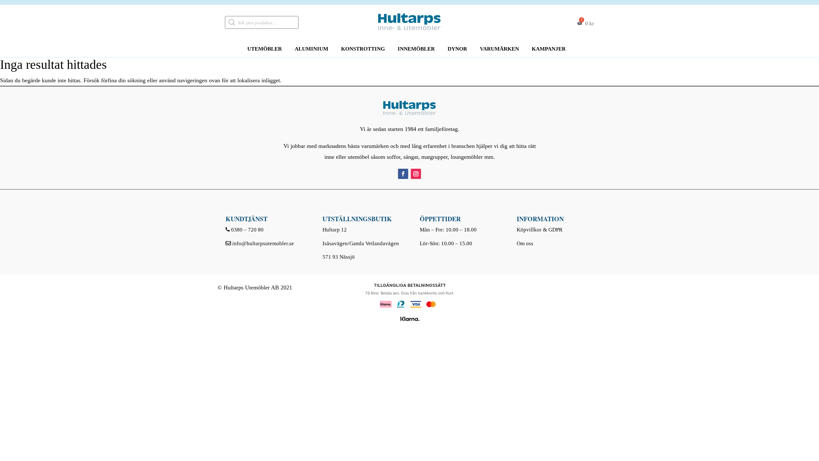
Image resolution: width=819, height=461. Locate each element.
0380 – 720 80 (247, 230)
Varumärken (499, 49)
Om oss (525, 243)
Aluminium (311, 49)
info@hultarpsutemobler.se (263, 243)
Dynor (457, 49)
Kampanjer (549, 49)
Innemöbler (416, 49)
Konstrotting (363, 49)
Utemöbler (264, 49)
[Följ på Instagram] (416, 174)
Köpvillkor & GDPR (539, 230)
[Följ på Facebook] (403, 174)
